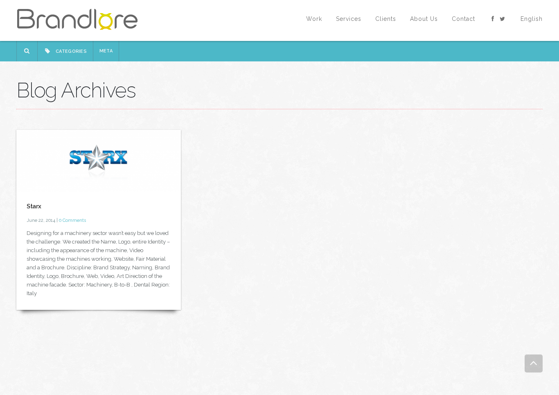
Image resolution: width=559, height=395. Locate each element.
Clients (385, 19)
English (532, 19)
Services (348, 19)
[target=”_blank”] (493, 19)
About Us (424, 19)
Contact (463, 19)
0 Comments (72, 220)
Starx (34, 206)
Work (314, 19)
